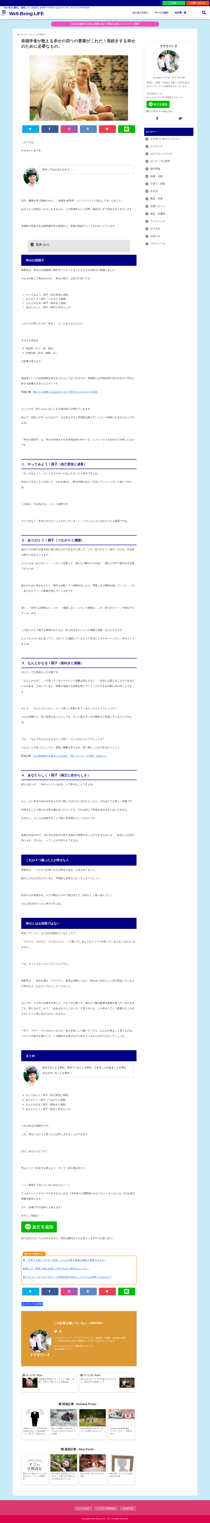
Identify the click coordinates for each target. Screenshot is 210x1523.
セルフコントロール (161, 153)
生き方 (154, 191)
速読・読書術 (157, 213)
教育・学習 (156, 198)
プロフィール (157, 243)
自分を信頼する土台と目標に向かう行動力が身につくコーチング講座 (105, 24)
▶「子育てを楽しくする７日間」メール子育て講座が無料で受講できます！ (65, 1260)
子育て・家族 (157, 183)
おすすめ (155, 228)
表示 (46, 244)
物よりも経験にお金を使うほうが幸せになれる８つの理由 (65, 392)
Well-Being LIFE (26, 13)
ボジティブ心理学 (32, 1304)
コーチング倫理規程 (106, 1508)
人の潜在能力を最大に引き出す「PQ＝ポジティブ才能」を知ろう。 (71, 756)
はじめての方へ (141, 12)
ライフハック (157, 221)
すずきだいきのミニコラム (165, 138)
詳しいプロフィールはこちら (159, 111)
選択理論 (155, 168)
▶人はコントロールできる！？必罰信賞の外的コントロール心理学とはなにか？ (67, 1277)
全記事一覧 (180, 12)
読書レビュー (157, 206)
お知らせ (155, 236)
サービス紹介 (162, 12)
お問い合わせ (197, 3)
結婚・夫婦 (156, 176)
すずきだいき (40, 1354)
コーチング (156, 146)
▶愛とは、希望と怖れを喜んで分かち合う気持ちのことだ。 (56, 1268)
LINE (174, 3)
